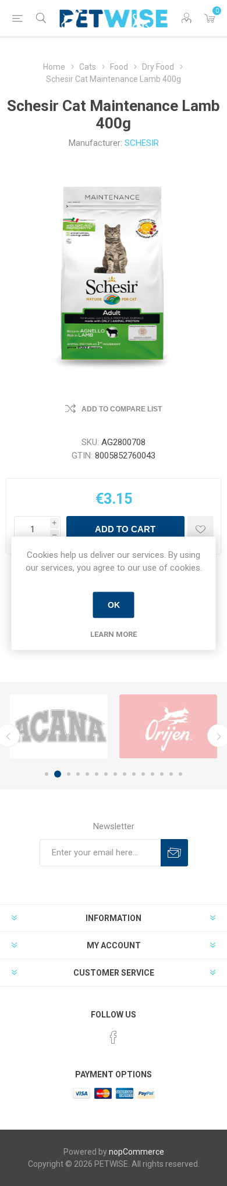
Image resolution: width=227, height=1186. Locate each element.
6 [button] (96, 774)
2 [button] (57, 774)
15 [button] (180, 774)
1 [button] (46, 774)
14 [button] (171, 774)
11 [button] (143, 774)
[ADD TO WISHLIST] (200, 529)
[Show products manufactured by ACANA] (59, 726)
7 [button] (106, 774)
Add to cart (125, 529)
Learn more (113, 633)
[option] (59, 726)
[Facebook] (113, 1037)
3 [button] (68, 774)
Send (174, 852)
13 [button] (162, 774)
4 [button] (78, 774)
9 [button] (124, 774)
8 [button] (115, 774)
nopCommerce (136, 1151)
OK (114, 605)
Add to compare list (121, 409)
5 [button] (87, 774)
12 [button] (152, 774)
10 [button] (134, 774)
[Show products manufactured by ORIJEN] (168, 726)
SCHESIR (142, 143)
